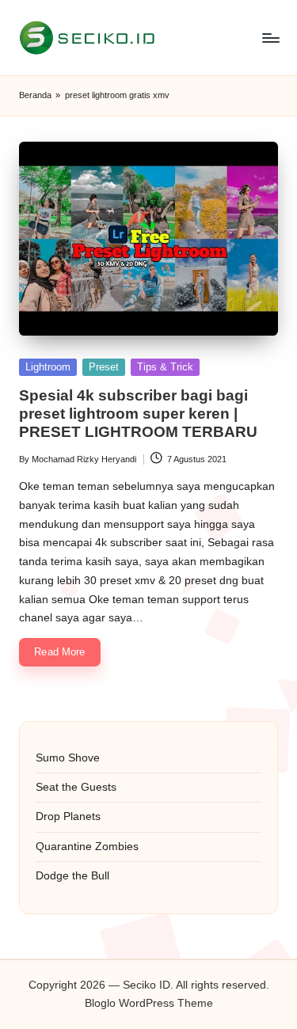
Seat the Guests (76, 787)
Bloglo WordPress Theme (149, 1003)
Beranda (35, 95)
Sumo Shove (68, 758)
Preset (104, 367)
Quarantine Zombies (87, 846)
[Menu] (270, 37)
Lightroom (47, 367)
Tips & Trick (165, 367)
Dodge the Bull (72, 876)
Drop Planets (68, 816)
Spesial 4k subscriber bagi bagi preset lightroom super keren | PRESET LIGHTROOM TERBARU (138, 413)
